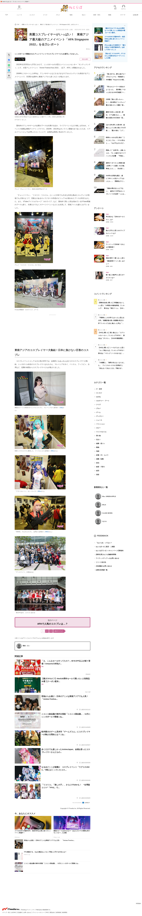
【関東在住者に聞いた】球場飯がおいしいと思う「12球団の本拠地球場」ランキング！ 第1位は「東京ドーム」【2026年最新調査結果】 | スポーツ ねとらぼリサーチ (111, 308)
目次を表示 (85, 59)
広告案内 (19, 912)
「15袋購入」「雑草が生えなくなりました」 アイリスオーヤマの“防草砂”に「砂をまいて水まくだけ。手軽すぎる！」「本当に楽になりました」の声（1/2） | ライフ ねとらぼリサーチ (111, 368)
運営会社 (52, 912)
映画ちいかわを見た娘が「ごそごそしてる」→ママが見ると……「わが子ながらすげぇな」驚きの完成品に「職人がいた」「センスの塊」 (115, 143)
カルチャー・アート (102, 400)
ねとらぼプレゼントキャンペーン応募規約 (108, 550)
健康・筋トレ (100, 443)
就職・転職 (100, 459)
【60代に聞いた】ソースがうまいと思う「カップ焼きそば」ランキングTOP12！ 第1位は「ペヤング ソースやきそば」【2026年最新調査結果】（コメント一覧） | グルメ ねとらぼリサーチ (112, 353)
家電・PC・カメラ (102, 455)
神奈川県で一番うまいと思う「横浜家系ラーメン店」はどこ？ (115, 261)
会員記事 (135, 15)
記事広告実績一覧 (100, 570)
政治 (97, 463)
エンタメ (32, 15)
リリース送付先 (100, 562)
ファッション (100, 424)
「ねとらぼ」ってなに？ (103, 543)
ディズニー (100, 416)
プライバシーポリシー (38, 912)
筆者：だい (26, 646)
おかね (98, 397)
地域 (71, 15)
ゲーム (98, 412)
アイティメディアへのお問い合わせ (106, 558)
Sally (61, 407)
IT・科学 (99, 389)
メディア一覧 (6, 912)
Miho (52, 451)
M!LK (104, 505)
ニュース (19, 15)
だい (89, 49)
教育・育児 (96, 15)
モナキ (104, 521)
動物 (109, 15)
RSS (47, 912)
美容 (97, 474)
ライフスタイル (101, 432)
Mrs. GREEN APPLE (109, 496)
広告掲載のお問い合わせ (103, 566)
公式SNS (13, 912)
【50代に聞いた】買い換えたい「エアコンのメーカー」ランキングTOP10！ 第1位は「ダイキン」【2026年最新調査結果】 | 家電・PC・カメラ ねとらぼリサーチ (111, 338)
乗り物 (98, 435)
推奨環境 (64, 912)
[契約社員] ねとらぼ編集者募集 (105, 554)
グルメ (58, 15)
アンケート (99, 208)
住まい (84, 15)
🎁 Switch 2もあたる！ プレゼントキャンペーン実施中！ (15, 1)
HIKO (47, 532)
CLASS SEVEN (107, 513)
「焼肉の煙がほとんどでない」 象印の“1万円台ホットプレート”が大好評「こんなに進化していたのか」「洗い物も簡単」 (116, 193)
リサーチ (122, 15)
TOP (6, 15)
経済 (97, 470)
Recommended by (77, 802)
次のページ (58, 631)
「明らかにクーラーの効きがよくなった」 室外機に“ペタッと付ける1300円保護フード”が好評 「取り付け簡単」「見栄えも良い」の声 (116, 92)
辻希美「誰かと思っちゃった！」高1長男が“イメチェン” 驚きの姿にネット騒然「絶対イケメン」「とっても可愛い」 (116, 104)
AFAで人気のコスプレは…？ (52, 623)
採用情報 (58, 912)
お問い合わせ (27, 912)
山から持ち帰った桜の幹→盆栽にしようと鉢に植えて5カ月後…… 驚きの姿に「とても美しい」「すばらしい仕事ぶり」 (116, 130)
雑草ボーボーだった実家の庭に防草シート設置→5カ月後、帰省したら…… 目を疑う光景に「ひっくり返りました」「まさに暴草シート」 (116, 168)
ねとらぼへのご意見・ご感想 (104, 546)
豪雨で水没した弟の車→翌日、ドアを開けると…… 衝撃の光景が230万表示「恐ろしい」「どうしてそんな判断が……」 (115, 117)
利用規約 (138, 903)
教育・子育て (100, 467)
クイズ (45, 15)
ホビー (98, 428)
